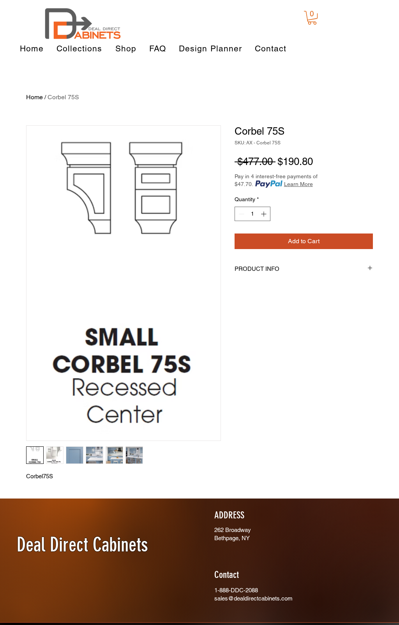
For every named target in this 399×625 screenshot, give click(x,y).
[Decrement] (240, 214)
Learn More (298, 184)
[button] (312, 18)
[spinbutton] (252, 214)
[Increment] (264, 214)
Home (34, 97)
